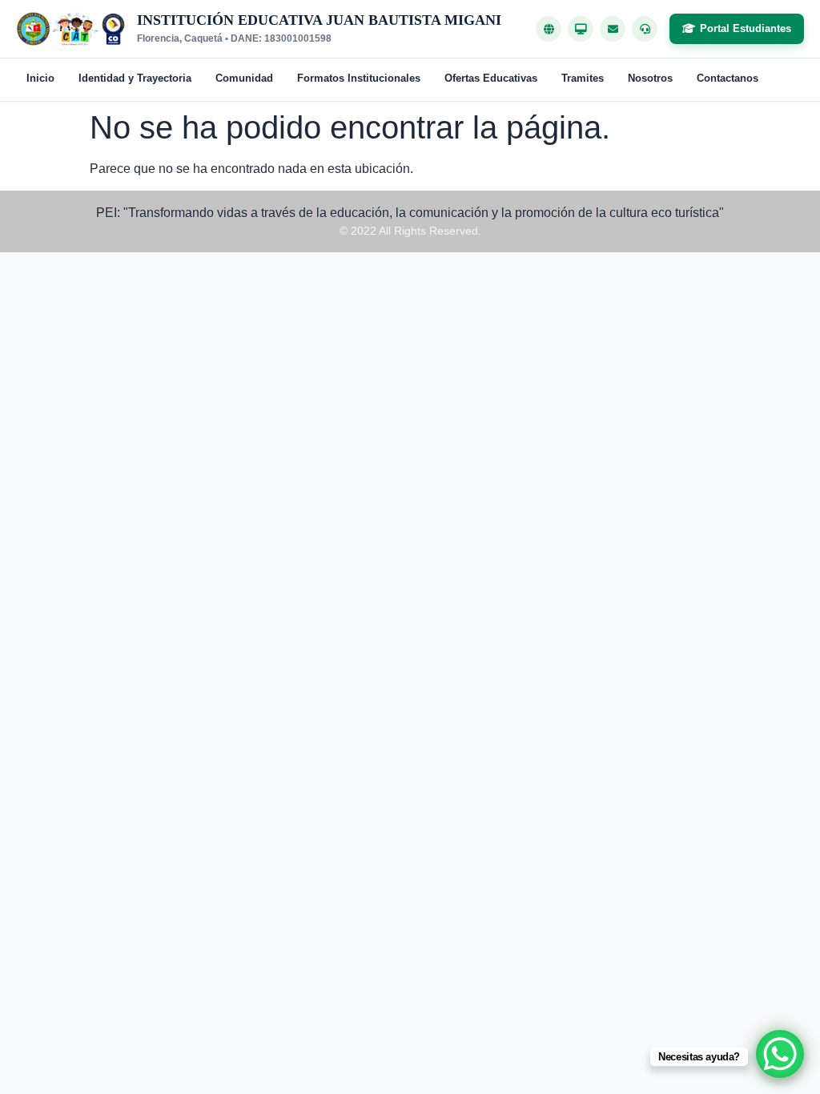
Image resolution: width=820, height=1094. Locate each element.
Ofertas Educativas (490, 78)
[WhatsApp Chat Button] (780, 1054)
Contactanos (727, 78)
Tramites (582, 78)
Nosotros (650, 78)
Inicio (40, 78)
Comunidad (244, 78)
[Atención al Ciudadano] (644, 29)
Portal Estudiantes (745, 28)
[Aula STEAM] (580, 29)
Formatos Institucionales (358, 78)
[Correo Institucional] (612, 29)
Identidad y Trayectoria (134, 78)
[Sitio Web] (548, 29)
